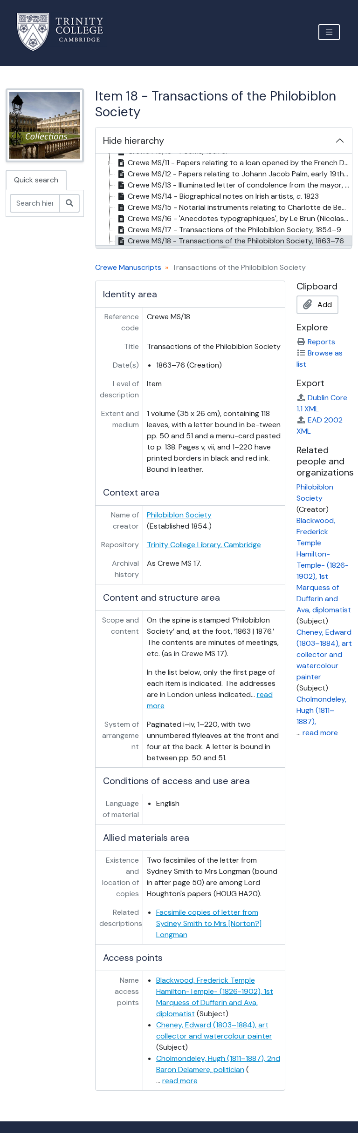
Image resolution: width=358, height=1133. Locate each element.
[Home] (65, 31)
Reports (321, 342)
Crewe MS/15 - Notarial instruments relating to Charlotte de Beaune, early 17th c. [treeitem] (240, 207)
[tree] (224, 200)
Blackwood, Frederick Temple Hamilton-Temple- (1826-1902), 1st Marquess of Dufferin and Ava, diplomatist (323, 565)
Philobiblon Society (179, 515)
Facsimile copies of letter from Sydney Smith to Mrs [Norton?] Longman (209, 923)
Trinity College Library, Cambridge (204, 545)
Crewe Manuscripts (128, 267)
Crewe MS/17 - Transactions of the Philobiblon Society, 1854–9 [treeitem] (234, 230)
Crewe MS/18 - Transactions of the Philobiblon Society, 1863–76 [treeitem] (236, 241)
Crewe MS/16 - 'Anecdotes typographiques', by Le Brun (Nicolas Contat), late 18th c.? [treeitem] (240, 218)
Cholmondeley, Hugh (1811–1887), (321, 710)
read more (180, 1081)
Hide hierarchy (133, 140)
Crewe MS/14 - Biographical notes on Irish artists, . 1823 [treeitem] (223, 196)
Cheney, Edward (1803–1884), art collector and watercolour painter (324, 654)
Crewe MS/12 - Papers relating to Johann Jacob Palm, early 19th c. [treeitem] (239, 174)
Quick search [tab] (36, 180)
